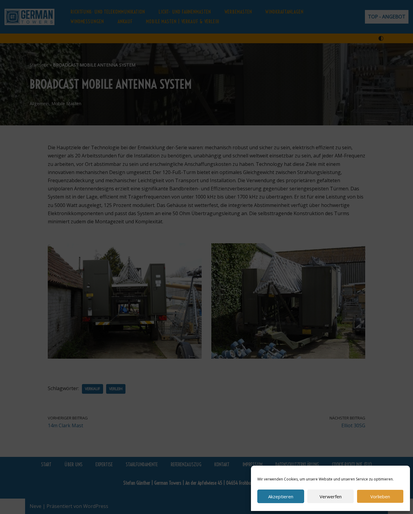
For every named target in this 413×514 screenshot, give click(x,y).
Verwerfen (331, 496)
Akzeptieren (280, 496)
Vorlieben (380, 496)
